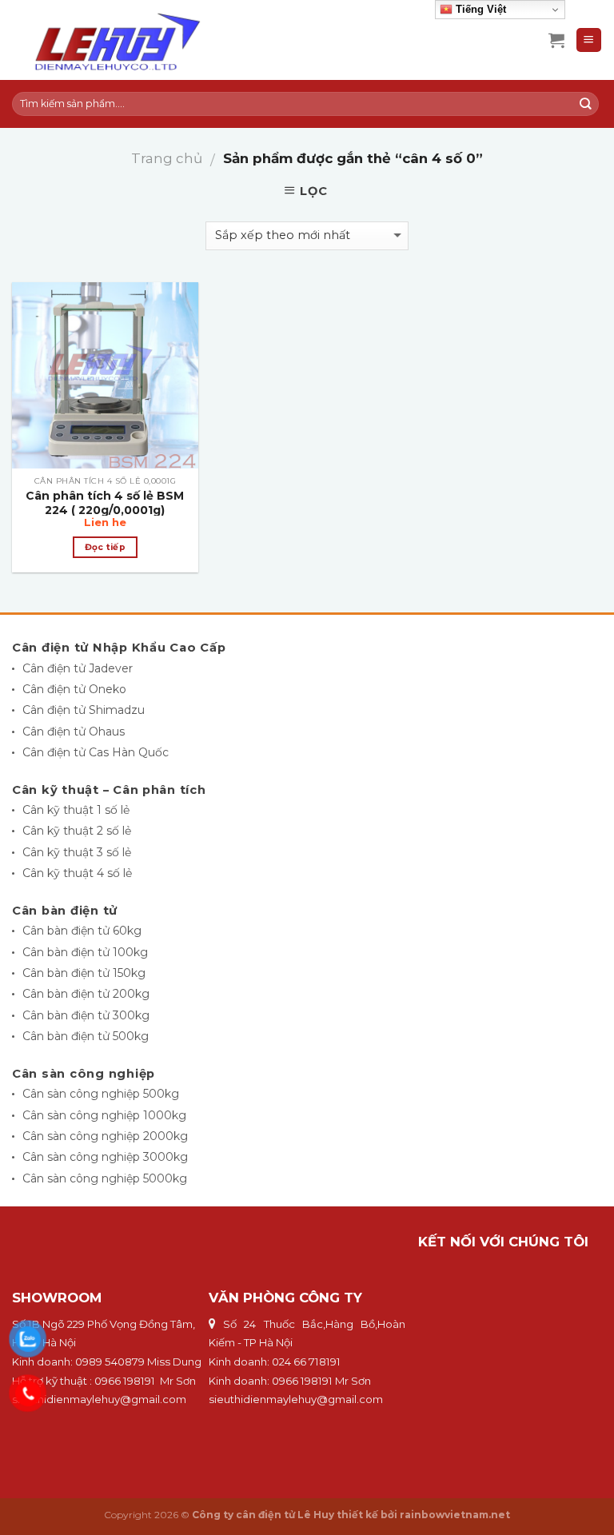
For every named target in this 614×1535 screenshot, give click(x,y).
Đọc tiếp (105, 547)
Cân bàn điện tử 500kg (85, 1036)
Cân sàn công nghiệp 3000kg (105, 1157)
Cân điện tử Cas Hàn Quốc (95, 752)
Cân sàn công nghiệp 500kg (100, 1093)
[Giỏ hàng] (556, 40)
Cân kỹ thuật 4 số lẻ (77, 873)
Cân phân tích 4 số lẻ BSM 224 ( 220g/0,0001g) (105, 502)
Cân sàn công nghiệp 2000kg (105, 1136)
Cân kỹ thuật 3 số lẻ (76, 852)
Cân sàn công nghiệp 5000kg (104, 1178)
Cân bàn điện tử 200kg (86, 994)
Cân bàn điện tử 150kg (84, 973)
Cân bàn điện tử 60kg (82, 930)
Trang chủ (166, 158)
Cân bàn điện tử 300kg (86, 1015)
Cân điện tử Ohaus (73, 731)
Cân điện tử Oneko (74, 689)
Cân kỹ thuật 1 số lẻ (76, 810)
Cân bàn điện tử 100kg (85, 952)
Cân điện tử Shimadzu (83, 710)
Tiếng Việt (479, 9)
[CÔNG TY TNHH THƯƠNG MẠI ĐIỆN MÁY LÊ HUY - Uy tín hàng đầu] (140, 40)
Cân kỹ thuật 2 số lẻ (76, 830)
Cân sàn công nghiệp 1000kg (104, 1115)
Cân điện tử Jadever (77, 668)
